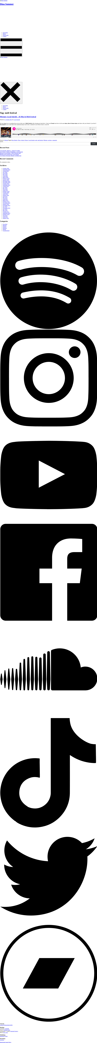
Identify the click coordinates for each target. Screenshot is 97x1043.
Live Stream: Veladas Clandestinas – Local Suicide (11, 151)
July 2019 (5, 187)
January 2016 (6, 204)
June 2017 (5, 196)
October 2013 (6, 211)
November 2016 (6, 203)
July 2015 (5, 206)
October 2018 (6, 192)
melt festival (40, 140)
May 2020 (5, 174)
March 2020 (5, 177)
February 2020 (6, 178)
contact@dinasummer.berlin (6, 1025)
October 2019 (6, 183)
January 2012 (6, 218)
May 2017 (5, 197)
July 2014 (5, 209)
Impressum (2, 1042)
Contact (4, 36)
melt (36, 140)
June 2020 (5, 173)
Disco (19, 140)
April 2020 (5, 176)
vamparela (54, 140)
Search (1, 141)
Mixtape (6, 140)
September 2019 (6, 185)
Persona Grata (7, 1030)
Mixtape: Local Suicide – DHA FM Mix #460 (10, 153)
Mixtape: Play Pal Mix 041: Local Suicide (9, 154)
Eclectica (2, 1040)
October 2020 (6, 168)
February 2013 (6, 214)
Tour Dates (5, 32)
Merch (4, 34)
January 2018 (6, 195)
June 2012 (5, 215)
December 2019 (6, 181)
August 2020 (6, 171)
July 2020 (5, 172)
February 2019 (6, 191)
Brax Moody (14, 140)
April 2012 (5, 217)
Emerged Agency (14, 1031)
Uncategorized (6, 230)
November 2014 (6, 208)
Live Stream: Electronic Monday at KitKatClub (10, 155)
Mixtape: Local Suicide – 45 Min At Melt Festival (18, 117)
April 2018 (5, 194)
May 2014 (5, 210)
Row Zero (5, 1032)
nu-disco (50, 140)
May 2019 (5, 189)
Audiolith (7, 1028)
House (26, 140)
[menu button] (11, 47)
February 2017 (6, 201)
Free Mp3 (5, 224)
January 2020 (6, 180)
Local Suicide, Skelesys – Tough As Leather (10, 150)
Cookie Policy (8, 1042)
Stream (4, 229)
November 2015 (6, 205)
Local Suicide (17, 119)
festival (22, 140)
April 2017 (5, 199)
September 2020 (6, 169)
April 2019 (5, 190)
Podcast (4, 226)
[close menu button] (11, 93)
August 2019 (6, 186)
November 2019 (6, 182)
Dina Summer (7, 4)
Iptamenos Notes (4, 1036)
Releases (5, 228)
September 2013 (6, 213)
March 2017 (5, 200)
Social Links (5, 35)
